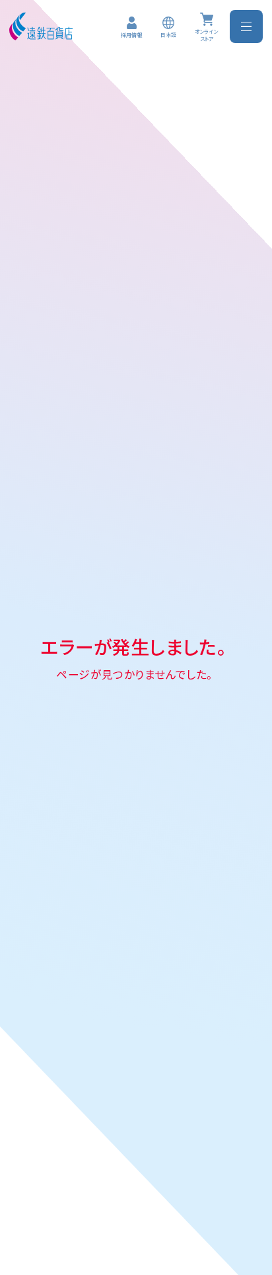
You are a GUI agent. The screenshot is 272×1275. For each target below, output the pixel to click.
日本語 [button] (168, 34)
